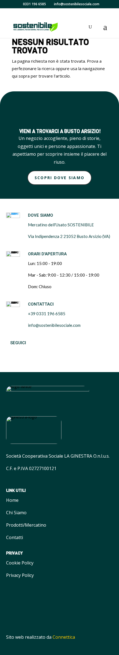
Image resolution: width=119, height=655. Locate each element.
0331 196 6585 (34, 4)
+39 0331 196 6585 (46, 313)
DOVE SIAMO (40, 215)
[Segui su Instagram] (25, 352)
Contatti (14, 537)
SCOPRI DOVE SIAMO (59, 177)
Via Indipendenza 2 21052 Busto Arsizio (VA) (69, 236)
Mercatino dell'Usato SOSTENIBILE (61, 224)
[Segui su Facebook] (11, 352)
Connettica (64, 637)
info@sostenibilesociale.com (54, 325)
